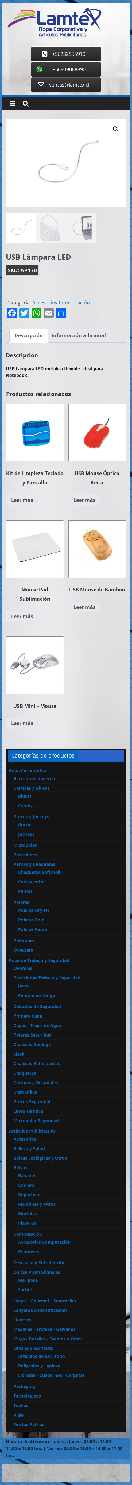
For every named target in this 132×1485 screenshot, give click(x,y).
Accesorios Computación (61, 302)
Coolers (26, 1185)
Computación (28, 1234)
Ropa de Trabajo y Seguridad (39, 960)
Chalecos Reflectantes (37, 1063)
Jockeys (26, 834)
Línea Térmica (28, 1111)
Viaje (19, 1415)
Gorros (25, 825)
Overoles (23, 968)
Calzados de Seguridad (37, 1006)
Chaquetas (25, 1073)
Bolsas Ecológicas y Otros (40, 1158)
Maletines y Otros (37, 1204)
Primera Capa (28, 1016)
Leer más (22, 500)
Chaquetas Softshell (39, 872)
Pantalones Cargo (36, 995)
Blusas (25, 796)
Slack (19, 1054)
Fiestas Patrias (29, 1424)
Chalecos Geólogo (32, 1044)
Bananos (27, 1175)
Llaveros (22, 1320)
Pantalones (25, 855)
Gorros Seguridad (32, 1101)
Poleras (21, 902)
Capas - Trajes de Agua (37, 1025)
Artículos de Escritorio (41, 1356)
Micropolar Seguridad (36, 1120)
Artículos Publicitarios (32, 1131)
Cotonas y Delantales (36, 1082)
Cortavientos (31, 882)
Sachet (25, 1290)
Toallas (21, 1405)
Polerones (24, 940)
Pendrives (28, 1251)
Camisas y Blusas (31, 788)
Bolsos (20, 1167)
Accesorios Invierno (34, 778)
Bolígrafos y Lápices (39, 1366)
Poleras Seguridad (33, 1035)
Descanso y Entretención (40, 1263)
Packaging (24, 1386)
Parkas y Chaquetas (34, 864)
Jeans (23, 986)
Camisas (27, 805)
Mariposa (28, 1280)
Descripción (28, 335)
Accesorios (25, 1139)
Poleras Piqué (32, 929)
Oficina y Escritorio (34, 1348)
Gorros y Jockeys (31, 817)
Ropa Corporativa (27, 771)
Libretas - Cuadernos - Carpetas (51, 1375)
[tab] (28, 336)
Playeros (27, 1223)
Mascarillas (25, 1092)
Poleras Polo (31, 920)
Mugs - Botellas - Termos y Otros (48, 1339)
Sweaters (23, 950)
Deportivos (29, 1194)
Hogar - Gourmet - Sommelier (45, 1301)
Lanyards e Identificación (40, 1310)
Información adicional (79, 335)
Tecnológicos (27, 1396)
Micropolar (25, 845)
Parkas (25, 891)
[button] (115, 129)
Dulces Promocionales (37, 1272)
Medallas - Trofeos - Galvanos (45, 1329)
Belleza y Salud (29, 1148)
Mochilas (27, 1213)
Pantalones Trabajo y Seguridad (47, 978)
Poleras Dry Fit (33, 910)
